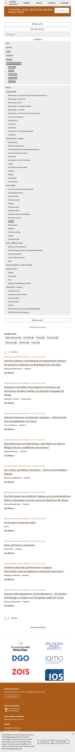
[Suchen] (56, 9)
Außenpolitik (11, 92)
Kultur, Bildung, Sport (14, 243)
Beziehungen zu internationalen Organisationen (24, 113)
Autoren (64, 3)
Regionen (11, 228)
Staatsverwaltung (14, 232)
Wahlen (10, 236)
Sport (10, 261)
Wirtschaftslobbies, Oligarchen (18, 312)
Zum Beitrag (9, 373)
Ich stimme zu (45, 741)
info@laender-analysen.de (12, 728)
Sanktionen (12, 124)
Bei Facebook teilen (13, 708)
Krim (9, 280)
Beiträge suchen (37, 24)
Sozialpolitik (12, 178)
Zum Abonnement (12, 696)
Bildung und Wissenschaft (17, 247)
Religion (10, 174)
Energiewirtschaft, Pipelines (17, 294)
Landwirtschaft (13, 301)
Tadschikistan (12, 74)
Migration (11, 171)
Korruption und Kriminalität (17, 167)
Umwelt (11, 305)
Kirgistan (11, 71)
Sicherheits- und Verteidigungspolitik (20, 131)
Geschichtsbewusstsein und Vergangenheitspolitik (25, 250)
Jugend (10, 164)
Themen (26, 3)
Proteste (11, 221)
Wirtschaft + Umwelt (14, 287)
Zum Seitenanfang (38, 627)
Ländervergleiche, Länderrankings (19, 265)
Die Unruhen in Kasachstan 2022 (20, 523)
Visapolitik (11, 135)
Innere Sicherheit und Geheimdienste (20, 189)
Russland (9, 55)
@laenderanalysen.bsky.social (14, 719)
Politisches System (14, 218)
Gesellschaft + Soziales (15, 138)
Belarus (9, 47)
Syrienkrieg (12, 127)
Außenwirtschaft (14, 291)
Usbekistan (12, 81)
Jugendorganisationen (15, 193)
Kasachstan (12, 67)
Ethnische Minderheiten (16, 146)
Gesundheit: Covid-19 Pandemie (19, 160)
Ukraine (9, 59)
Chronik (51, 3)
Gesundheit (12, 156)
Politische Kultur (14, 211)
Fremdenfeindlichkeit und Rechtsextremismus (23, 149)
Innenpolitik (10, 185)
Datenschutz (10, 737)
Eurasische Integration (15, 117)
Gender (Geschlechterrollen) (17, 153)
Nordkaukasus (13, 120)
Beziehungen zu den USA (16, 99)
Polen (8, 51)
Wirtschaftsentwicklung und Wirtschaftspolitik (24, 309)
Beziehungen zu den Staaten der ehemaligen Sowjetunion (27, 95)
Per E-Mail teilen (12, 711)
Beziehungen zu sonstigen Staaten (19, 106)
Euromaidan (12, 276)
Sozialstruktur (13, 182)
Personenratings (13, 207)
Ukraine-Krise (11, 269)
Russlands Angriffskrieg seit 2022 (19, 283)
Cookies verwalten (60, 741)
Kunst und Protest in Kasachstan (19, 545)
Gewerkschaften (13, 298)
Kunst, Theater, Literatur (16, 257)
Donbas (10, 272)
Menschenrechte (14, 200)
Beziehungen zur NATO (16, 110)
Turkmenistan (12, 78)
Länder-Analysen (13, 3)
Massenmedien (13, 196)
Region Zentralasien (13, 63)
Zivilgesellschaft (13, 239)
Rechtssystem (12, 225)
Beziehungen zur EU (15, 102)
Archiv (39, 3)
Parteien (11, 203)
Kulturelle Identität (14, 254)
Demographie (12, 142)
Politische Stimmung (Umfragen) (19, 214)
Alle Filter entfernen (37, 29)
